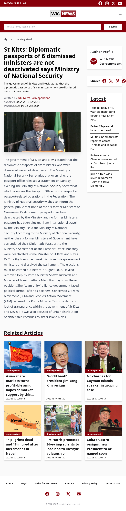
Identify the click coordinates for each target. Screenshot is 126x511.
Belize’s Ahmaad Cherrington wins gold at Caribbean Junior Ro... (104, 161)
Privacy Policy (89, 483)
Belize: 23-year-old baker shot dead (101, 128)
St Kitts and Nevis (43, 160)
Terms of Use (112, 483)
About (9, 483)
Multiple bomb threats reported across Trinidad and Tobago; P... (104, 143)
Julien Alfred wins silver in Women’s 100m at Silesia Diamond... (101, 180)
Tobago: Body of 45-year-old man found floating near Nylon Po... (102, 113)
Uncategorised (24, 39)
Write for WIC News (46, 483)
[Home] (5, 39)
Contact (69, 483)
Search (113, 26)
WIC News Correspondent (34, 98)
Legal (24, 483)
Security (55, 186)
